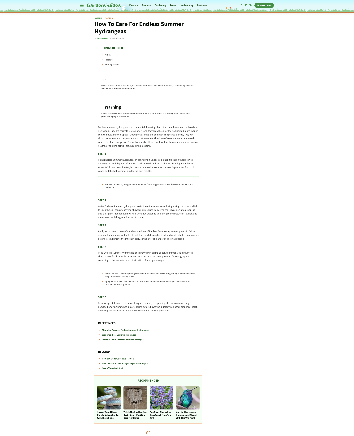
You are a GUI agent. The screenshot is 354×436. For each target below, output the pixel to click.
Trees (173, 5)
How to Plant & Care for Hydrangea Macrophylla (125, 363)
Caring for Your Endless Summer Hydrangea (123, 339)
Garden (98, 18)
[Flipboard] (246, 5)
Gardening (160, 5)
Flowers (133, 5)
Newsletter (266, 5)
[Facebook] (241, 5)
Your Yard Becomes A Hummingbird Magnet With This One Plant (186, 415)
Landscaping (186, 5)
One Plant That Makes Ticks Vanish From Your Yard (161, 415)
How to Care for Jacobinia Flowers (118, 358)
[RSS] (251, 5)
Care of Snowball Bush (112, 368)
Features (202, 5)
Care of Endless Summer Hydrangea (119, 335)
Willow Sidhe (102, 38)
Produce (146, 5)
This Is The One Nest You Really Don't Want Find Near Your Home (135, 415)
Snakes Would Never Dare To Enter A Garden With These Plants (108, 415)
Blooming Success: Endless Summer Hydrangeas (125, 330)
